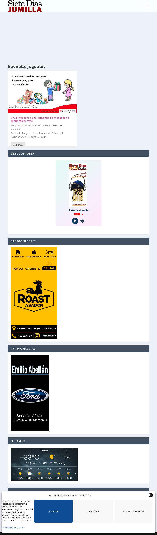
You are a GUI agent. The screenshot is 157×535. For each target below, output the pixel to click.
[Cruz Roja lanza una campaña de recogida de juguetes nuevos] (42, 92)
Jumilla (54, 125)
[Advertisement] (78, 35)
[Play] (75, 221)
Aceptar (53, 511)
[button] (150, 495)
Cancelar (93, 511)
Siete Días (19, 125)
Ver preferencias (133, 511)
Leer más (18, 144)
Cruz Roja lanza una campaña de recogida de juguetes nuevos (40, 119)
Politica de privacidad (14, 527)
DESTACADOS (44, 125)
